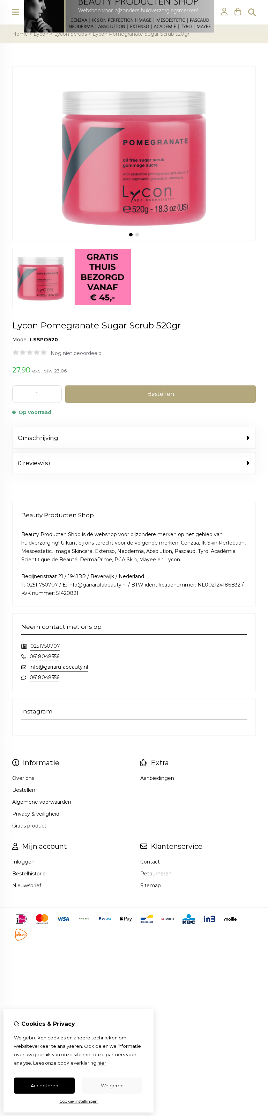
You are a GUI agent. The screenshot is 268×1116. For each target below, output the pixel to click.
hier (101, 1063)
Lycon (41, 34)
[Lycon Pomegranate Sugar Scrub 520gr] (134, 239)
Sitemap (150, 885)
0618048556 (44, 656)
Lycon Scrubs (70, 34)
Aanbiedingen (157, 778)
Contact (150, 862)
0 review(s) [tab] (34, 463)
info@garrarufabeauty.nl (59, 667)
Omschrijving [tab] (38, 437)
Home (20, 34)
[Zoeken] (252, 12)
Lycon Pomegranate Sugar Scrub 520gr (140, 34)
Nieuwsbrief (26, 885)
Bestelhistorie (29, 873)
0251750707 (45, 646)
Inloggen (23, 862)
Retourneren (156, 873)
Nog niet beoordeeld (76, 353)
